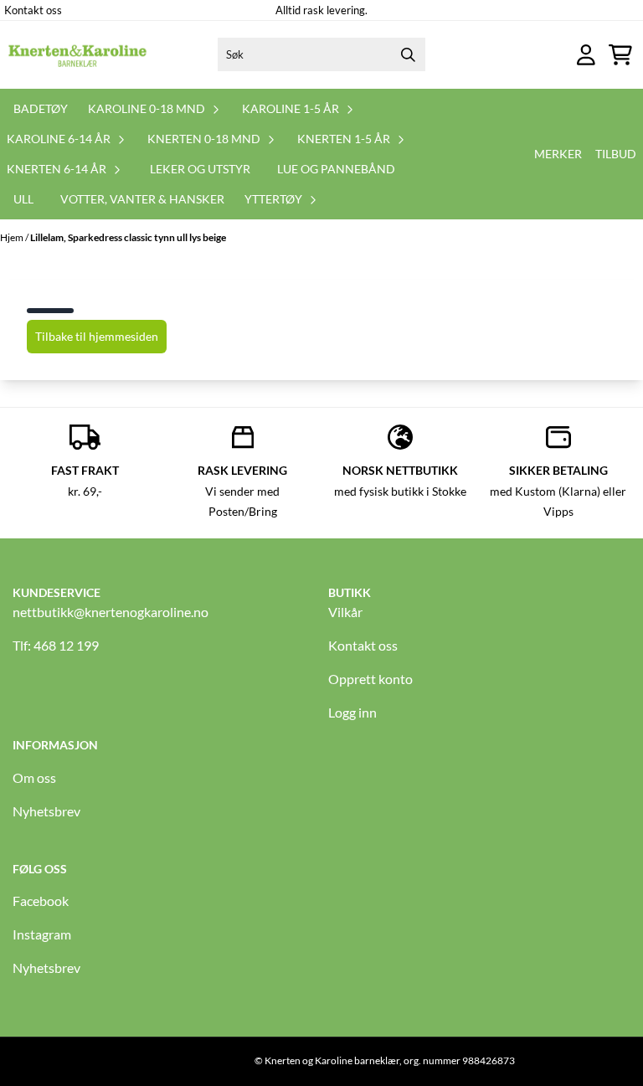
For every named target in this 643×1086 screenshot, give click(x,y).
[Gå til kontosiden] (586, 55)
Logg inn (352, 712)
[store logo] (78, 54)
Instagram (42, 934)
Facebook (41, 900)
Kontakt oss (33, 10)
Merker (558, 154)
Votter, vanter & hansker (142, 199)
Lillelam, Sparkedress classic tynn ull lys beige (128, 237)
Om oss (34, 777)
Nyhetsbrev (46, 811)
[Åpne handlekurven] (620, 55)
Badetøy (40, 108)
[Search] (408, 54)
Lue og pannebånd (336, 169)
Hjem (12, 237)
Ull (23, 199)
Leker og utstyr (200, 169)
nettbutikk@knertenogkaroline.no (110, 612)
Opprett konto (370, 679)
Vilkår (345, 612)
